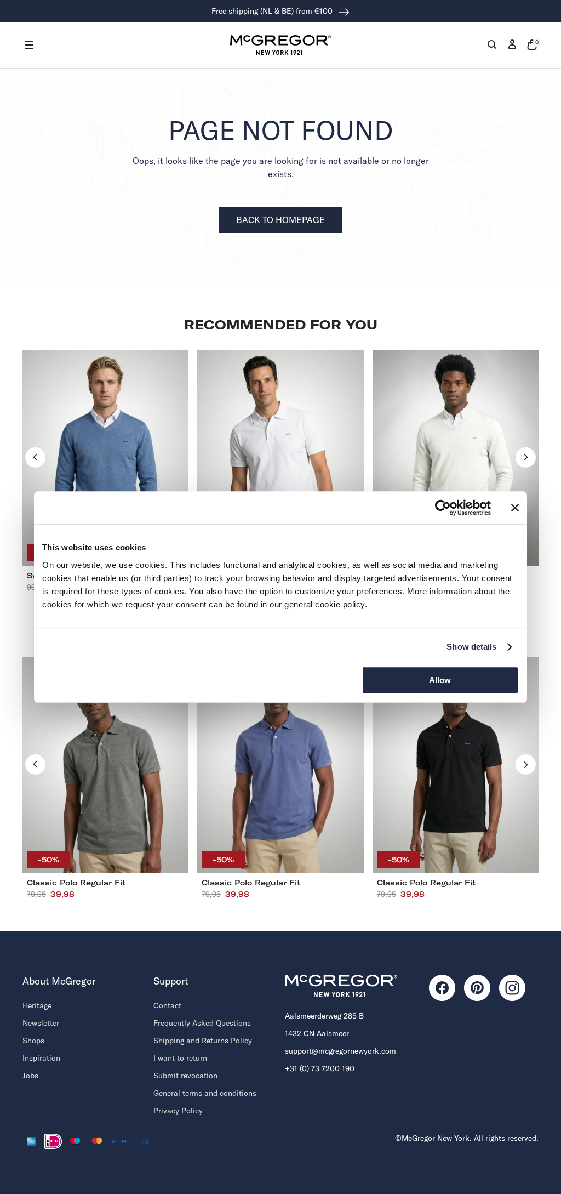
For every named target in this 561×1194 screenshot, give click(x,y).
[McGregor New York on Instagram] (512, 988)
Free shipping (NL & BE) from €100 (273, 11)
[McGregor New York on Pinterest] (477, 988)
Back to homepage (280, 219)
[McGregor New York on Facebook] (442, 988)
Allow (440, 680)
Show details (471, 646)
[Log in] (512, 45)
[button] (29, 45)
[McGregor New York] (280, 45)
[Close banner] (515, 507)
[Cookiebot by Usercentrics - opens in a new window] (443, 507)
